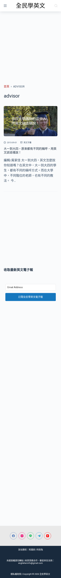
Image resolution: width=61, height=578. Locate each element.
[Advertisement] (30, 43)
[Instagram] (22, 535)
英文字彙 (27, 142)
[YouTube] (47, 535)
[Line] (30, 535)
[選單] (5, 5)
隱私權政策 (16, 574)
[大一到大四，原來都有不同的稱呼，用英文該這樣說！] (30, 121)
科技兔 (40, 549)
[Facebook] (13, 535)
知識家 (32, 549)
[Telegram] (39, 535)
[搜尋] (55, 5)
